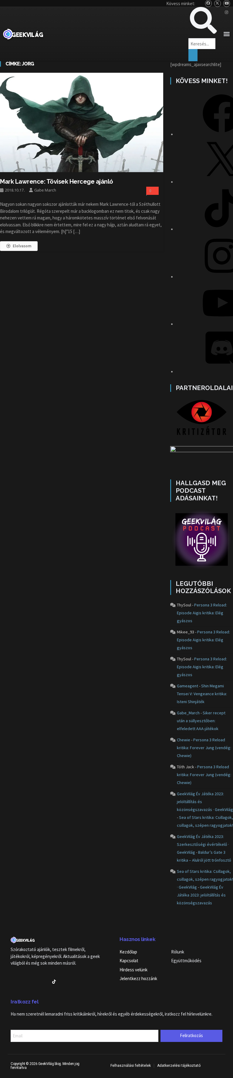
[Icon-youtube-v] (33, 982)
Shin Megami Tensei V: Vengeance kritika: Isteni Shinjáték (202, 693)
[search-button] (193, 55)
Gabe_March (188, 713)
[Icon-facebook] (13, 982)
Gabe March (45, 190)
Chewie (183, 740)
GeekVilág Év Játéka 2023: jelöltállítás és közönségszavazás (201, 895)
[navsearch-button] (203, 32)
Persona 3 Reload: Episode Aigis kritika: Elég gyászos (202, 612)
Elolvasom (22, 246)
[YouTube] (226, 3)
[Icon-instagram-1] (44, 982)
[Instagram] (226, 12)
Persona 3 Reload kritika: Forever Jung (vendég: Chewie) (204, 747)
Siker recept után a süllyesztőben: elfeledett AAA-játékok (201, 720)
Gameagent (187, 686)
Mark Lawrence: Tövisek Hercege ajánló (56, 181)
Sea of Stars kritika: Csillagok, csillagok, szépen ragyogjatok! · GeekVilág (205, 879)
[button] (226, 34)
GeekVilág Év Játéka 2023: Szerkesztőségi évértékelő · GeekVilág (203, 844)
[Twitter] (217, 3)
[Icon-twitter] (23, 982)
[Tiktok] (54, 982)
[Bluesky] (208, 3)
